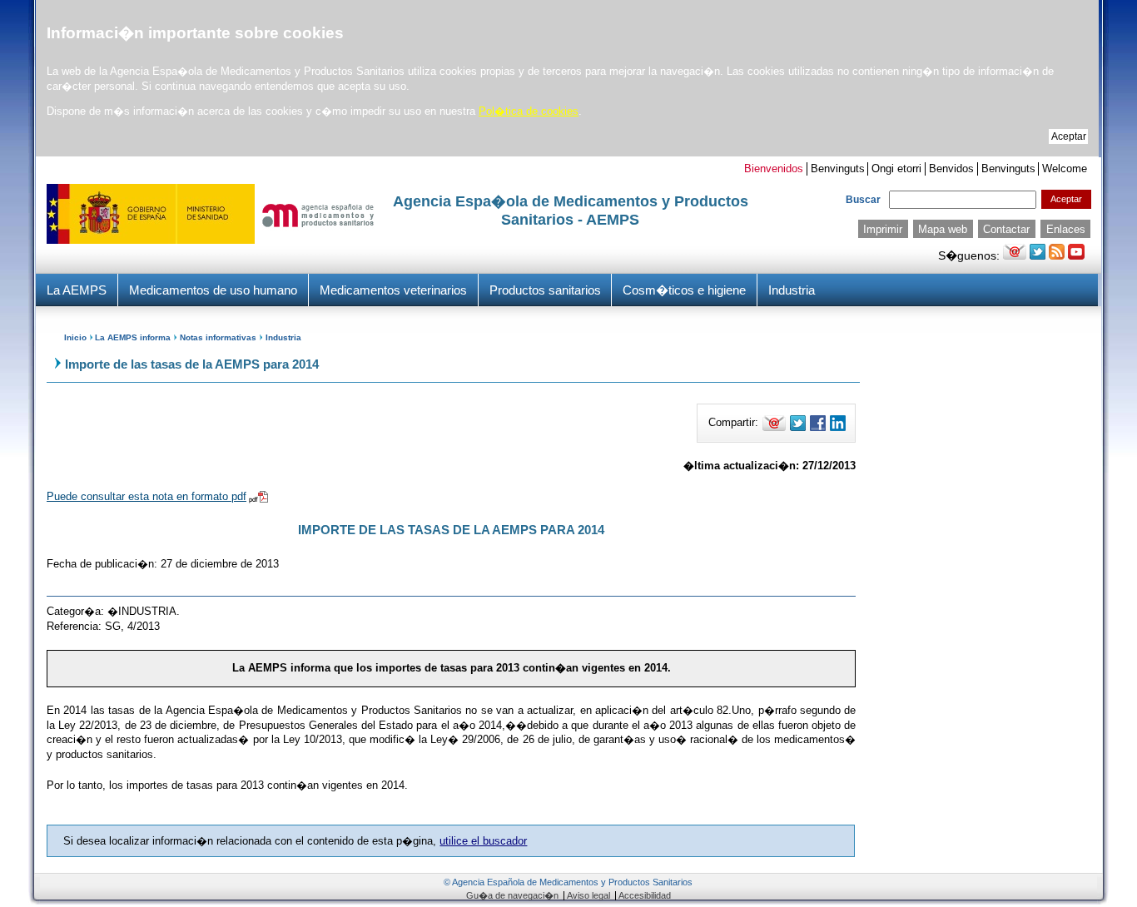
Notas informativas (218, 337)
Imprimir (882, 229)
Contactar (1006, 229)
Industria (791, 290)
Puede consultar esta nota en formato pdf (146, 496)
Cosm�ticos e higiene (684, 290)
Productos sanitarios (545, 290)
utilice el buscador (483, 841)
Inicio (75, 337)
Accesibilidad (644, 895)
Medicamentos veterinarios (393, 290)
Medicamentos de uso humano (213, 290)
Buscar (863, 200)
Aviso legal (588, 895)
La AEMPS (77, 290)
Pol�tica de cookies (528, 111)
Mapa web (942, 229)
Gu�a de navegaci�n (512, 895)
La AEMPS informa (133, 337)
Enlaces (1065, 229)
